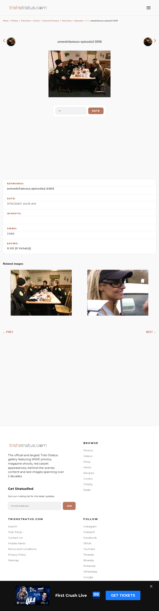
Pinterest (89, 565)
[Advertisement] (79, 147)
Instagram (90, 526)
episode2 (38, 188)
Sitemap (13, 560)
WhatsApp (90, 571)
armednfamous (18, 188)
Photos (14, 21)
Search (12, 526)
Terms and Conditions (22, 549)
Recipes (88, 472)
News (87, 467)
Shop (86, 461)
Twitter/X (89, 532)
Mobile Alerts (16, 543)
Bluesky (88, 560)
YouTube (89, 549)
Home (6, 21)
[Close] (151, 586)
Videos (87, 456)
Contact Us (15, 537)
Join (69, 506)
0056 (50, 188)
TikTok (87, 543)
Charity (87, 484)
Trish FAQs (15, 532)
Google (88, 577)
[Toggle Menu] (148, 8)
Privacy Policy (17, 554)
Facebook (90, 537)
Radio (87, 489)
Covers (87, 478)
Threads (88, 554)
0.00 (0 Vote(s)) (19, 248)
